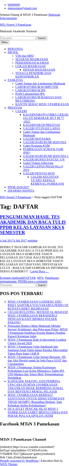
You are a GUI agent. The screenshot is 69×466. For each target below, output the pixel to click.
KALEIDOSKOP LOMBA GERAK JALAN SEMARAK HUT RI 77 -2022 (45, 118)
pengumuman (8, 281)
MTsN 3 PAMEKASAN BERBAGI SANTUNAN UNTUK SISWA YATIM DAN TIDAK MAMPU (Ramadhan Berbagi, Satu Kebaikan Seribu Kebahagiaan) (36, 400)
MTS (40, 277)
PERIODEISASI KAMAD (32, 62)
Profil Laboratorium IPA (30, 93)
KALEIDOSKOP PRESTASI (41, 125)
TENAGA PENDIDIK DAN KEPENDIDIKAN (33, 74)
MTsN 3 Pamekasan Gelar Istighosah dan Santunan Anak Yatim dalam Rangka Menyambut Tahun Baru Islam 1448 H (37, 350)
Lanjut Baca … (39, 271)
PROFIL (13, 52)
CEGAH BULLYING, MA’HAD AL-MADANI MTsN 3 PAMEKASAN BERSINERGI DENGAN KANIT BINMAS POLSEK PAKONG (38, 317)
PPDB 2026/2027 (18, 187)
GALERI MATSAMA (37, 138)
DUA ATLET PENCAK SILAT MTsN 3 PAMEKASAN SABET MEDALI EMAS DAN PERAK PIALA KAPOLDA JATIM (38, 412)
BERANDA (15, 49)
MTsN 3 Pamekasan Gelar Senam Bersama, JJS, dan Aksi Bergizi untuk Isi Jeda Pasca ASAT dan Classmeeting (37, 360)
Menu (5, 42)
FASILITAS (15, 80)
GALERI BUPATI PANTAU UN (44, 159)
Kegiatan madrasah (11, 277)
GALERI (21, 111)
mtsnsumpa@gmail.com (22, 8)
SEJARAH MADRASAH (31, 59)
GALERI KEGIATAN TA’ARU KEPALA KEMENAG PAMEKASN (47, 180)
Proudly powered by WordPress (19, 460)
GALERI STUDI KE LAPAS (41, 128)
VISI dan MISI (24, 55)
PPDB (22, 281)
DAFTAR (29, 277)
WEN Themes (8, 464)
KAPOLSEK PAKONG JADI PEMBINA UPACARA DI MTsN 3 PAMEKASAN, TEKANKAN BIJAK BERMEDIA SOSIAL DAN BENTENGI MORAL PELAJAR (35, 386)
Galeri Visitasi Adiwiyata (38, 163)
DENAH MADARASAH (39, 69)
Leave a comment (36, 281)
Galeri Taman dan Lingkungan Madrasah (40, 83)
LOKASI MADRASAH (30, 66)
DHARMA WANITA (21, 190)
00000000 (14, 4)
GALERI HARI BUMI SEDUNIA (44, 142)
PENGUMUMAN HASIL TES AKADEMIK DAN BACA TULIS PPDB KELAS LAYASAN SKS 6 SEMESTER (33, 224)
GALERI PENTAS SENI (39, 173)
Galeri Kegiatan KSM (36, 145)
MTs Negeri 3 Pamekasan (15, 24)
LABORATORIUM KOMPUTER (36, 87)
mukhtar (33, 240)
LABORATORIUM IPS (30, 90)
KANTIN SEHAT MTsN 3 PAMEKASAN (42, 104)
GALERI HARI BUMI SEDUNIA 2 (45, 156)
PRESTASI (15, 107)
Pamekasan (52, 277)
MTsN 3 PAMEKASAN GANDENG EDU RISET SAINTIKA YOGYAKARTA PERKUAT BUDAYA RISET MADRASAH (38, 305)
